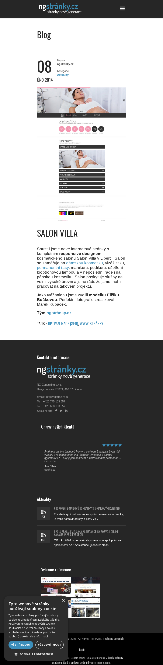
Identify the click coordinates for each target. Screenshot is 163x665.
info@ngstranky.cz (57, 396)
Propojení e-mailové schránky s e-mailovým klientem (87, 508)
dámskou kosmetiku (84, 263)
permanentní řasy (53, 267)
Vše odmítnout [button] (49, 645)
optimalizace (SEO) (63, 323)
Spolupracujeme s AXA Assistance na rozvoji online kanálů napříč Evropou (86, 533)
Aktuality (63, 74)
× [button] (63, 600)
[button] (36, 654)
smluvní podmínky (80, 662)
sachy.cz (50, 469)
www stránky (91, 323)
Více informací (39, 636)
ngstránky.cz (59, 313)
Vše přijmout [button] (21, 645)
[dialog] (36, 628)
